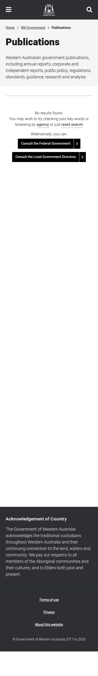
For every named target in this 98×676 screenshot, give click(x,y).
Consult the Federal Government (45, 143)
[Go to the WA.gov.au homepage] (49, 10)
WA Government (33, 27)
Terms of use (49, 599)
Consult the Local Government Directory (45, 156)
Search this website (89, 10)
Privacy (49, 612)
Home (10, 27)
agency (43, 124)
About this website (49, 624)
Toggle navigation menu (8, 10)
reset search (72, 124)
